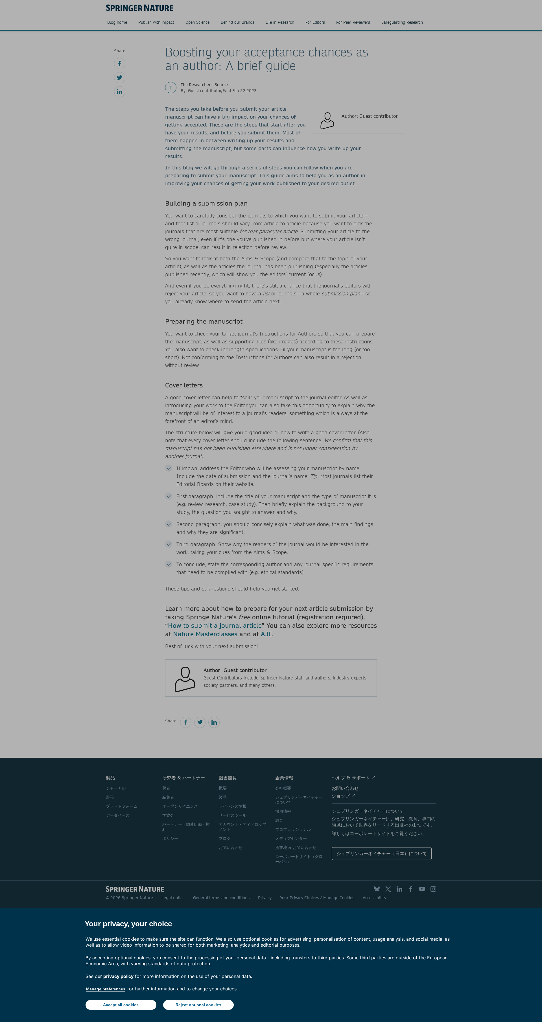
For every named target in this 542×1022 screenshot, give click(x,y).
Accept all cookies (121, 1005)
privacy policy (118, 976)
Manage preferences (105, 989)
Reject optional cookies (198, 1005)
